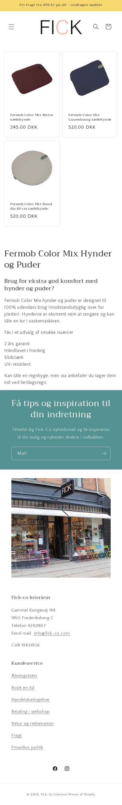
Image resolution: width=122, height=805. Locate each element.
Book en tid (23, 687)
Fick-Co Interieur (54, 794)
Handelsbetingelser (30, 699)
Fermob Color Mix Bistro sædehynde (31, 117)
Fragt (16, 735)
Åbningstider (24, 675)
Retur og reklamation (32, 723)
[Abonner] (104, 453)
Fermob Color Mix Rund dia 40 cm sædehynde (31, 206)
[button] (11, 26)
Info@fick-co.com (52, 633)
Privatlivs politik (27, 747)
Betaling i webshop (30, 711)
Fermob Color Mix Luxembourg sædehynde (90, 117)
